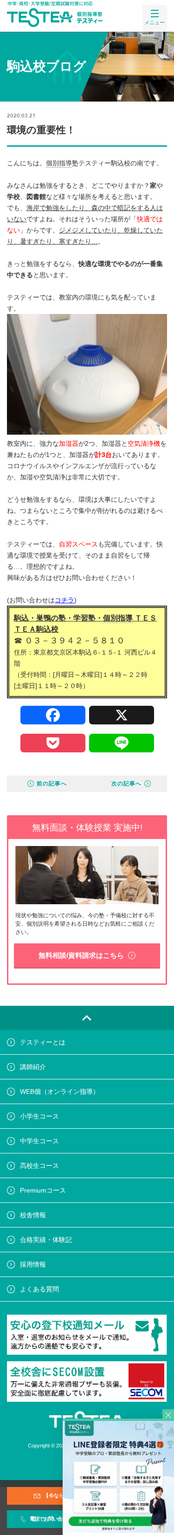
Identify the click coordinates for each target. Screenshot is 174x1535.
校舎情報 (33, 1215)
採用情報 (33, 1264)
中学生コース (39, 1141)
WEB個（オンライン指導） (59, 1091)
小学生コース (39, 1116)
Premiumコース (43, 1190)
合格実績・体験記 (46, 1239)
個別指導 (59, 163)
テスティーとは (42, 1042)
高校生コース (39, 1165)
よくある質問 (39, 1289)
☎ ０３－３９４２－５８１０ (69, 640)
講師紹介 (33, 1067)
